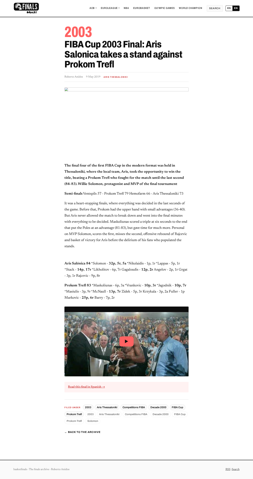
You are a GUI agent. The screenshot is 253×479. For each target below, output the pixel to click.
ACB (93, 8)
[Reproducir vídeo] (126, 341)
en (236, 8)
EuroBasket (141, 8)
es (229, 8)
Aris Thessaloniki (107, 407)
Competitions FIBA (134, 407)
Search (214, 8)
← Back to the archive (82, 432)
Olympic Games (164, 8)
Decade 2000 (158, 407)
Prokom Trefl (74, 414)
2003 (88, 407)
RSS (228, 469)
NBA (126, 8)
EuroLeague (110, 8)
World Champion (190, 8)
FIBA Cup (177, 407)
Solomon (92, 420)
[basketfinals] (26, 8)
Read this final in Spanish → (86, 386)
